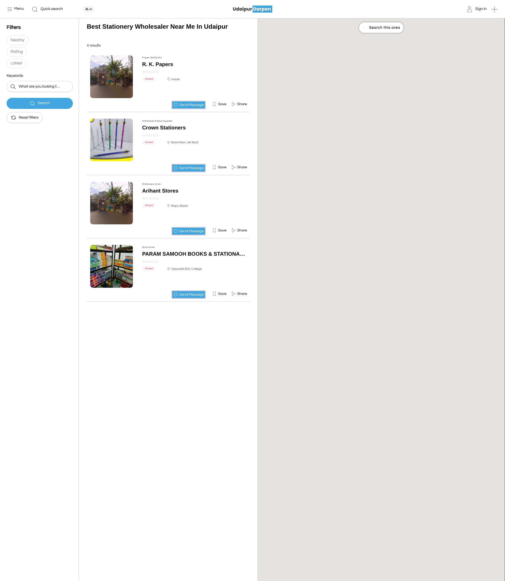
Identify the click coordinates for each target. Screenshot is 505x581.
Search (44, 103)
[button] (494, 9)
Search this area (384, 27)
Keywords (15, 76)
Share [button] (242, 104)
